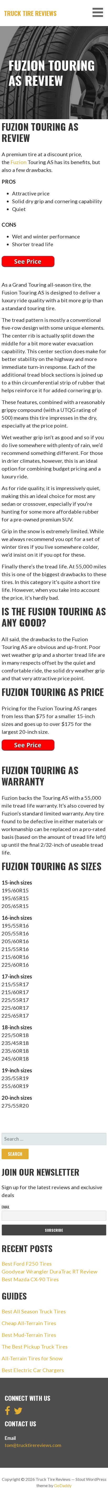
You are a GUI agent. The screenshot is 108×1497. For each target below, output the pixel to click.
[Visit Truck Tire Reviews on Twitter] (18, 1412)
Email (6, 1207)
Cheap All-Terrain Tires (29, 1323)
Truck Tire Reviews (30, 13)
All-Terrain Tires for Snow (32, 1358)
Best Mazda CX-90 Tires (30, 1279)
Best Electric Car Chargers (33, 1370)
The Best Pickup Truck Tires (35, 1346)
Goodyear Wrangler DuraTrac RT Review (49, 1271)
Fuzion (18, 162)
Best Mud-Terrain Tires (29, 1335)
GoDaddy (63, 1485)
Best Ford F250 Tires (27, 1263)
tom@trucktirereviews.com (33, 1445)
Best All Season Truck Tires (34, 1311)
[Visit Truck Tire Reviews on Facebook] (7, 1412)
